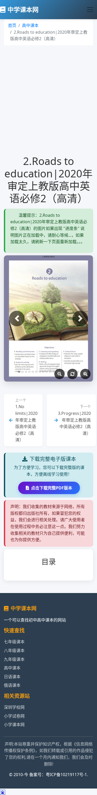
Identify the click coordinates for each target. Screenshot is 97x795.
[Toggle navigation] (90, 10)
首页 (12, 25)
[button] (17, 318)
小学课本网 (14, 724)
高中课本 (30, 25)
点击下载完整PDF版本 (51, 488)
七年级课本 (14, 642)
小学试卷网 (14, 716)
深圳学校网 (14, 707)
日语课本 (12, 677)
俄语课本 (12, 685)
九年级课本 (14, 659)
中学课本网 (23, 9)
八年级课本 (14, 650)
